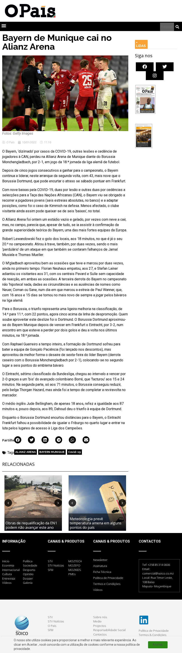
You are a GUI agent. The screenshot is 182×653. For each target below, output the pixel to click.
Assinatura (100, 566)
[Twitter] (165, 66)
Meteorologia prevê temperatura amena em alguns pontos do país (95, 523)
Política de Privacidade (108, 578)
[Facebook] (145, 66)
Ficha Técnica (102, 572)
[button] (3, 25)
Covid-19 (74, 452)
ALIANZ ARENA (25, 452)
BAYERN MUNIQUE (52, 452)
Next (58, 503)
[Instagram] (155, 75)
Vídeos (97, 590)
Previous (8, 503)
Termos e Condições (106, 584)
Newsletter (100, 560)
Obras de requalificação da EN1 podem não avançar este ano (31, 525)
